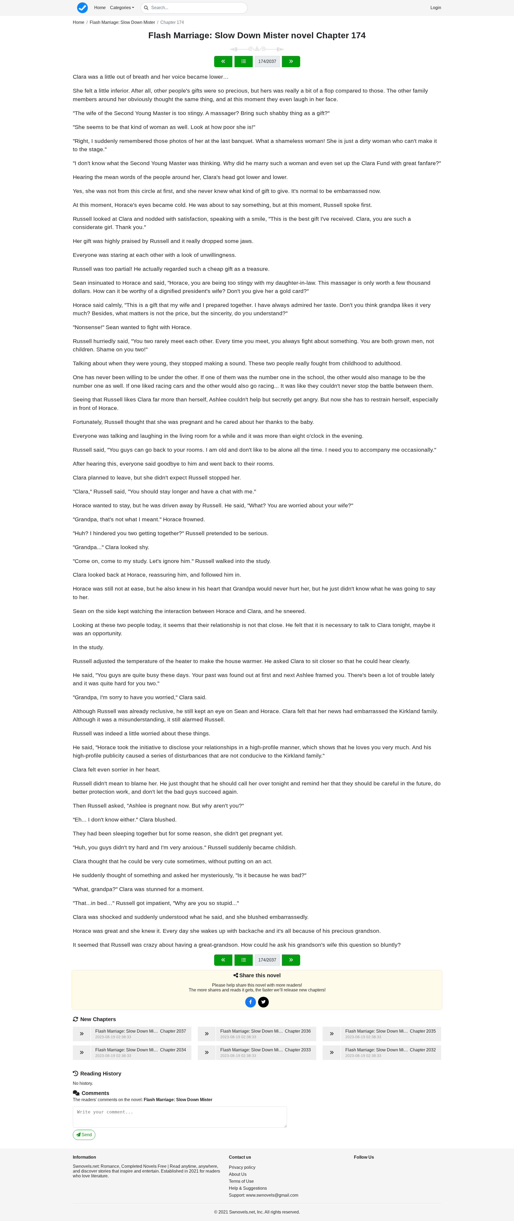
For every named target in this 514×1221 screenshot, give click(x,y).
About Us (238, 1174)
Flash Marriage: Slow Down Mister (122, 22)
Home (100, 7)
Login (435, 7)
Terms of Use (241, 1181)
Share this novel (260, 975)
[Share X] (263, 1002)
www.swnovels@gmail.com (272, 1195)
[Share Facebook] (250, 1002)
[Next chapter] (291, 61)
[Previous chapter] (223, 61)
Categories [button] (120, 7)
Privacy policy (242, 1167)
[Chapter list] (244, 61)
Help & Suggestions (248, 1188)
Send (86, 1134)
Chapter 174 (172, 22)
